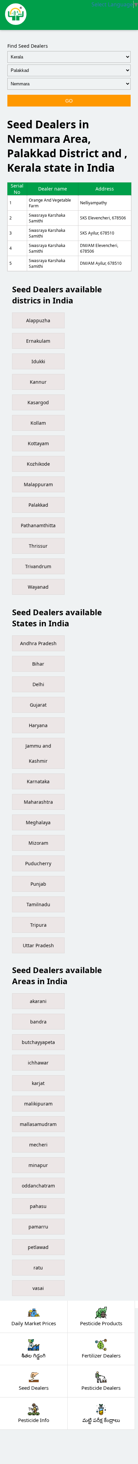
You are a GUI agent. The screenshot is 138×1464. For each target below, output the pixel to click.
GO (69, 100)
